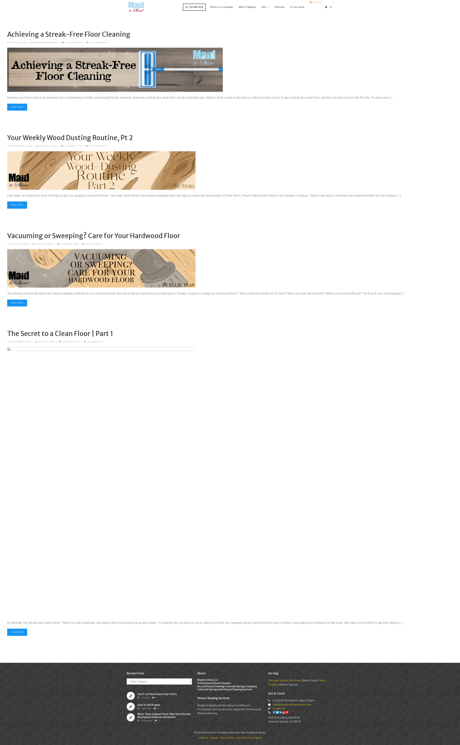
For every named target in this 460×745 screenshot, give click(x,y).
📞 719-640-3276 (194, 7)
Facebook (274, 712)
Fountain (273, 684)
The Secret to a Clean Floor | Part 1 (60, 334)
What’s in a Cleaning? (221, 7)
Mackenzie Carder (46, 42)
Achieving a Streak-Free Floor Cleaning (68, 34)
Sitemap (214, 738)
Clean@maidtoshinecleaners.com (292, 704)
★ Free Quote (297, 7)
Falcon (322, 680)
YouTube (283, 712)
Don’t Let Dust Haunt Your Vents (157, 694)
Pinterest (287, 712)
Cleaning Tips (73, 42)
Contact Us (279, 708)
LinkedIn (280, 712)
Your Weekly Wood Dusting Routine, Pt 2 (70, 138)
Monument (295, 680)
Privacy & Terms (227, 738)
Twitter (277, 712)
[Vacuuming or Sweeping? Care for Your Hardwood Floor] (230, 268)
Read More (17, 107)
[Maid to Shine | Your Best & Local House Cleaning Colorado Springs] (136, 7)
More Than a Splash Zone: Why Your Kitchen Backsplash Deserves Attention (164, 715)
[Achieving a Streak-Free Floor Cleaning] (230, 70)
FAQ (264, 7)
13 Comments (95, 341)
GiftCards (280, 7)
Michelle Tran (48, 145)
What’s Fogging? (247, 7)
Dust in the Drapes (148, 705)
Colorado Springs (278, 680)
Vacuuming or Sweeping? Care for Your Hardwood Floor (93, 236)
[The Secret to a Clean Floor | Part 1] (230, 482)
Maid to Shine (46, 341)
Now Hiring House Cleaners (249, 738)
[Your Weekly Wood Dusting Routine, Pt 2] (230, 170)
